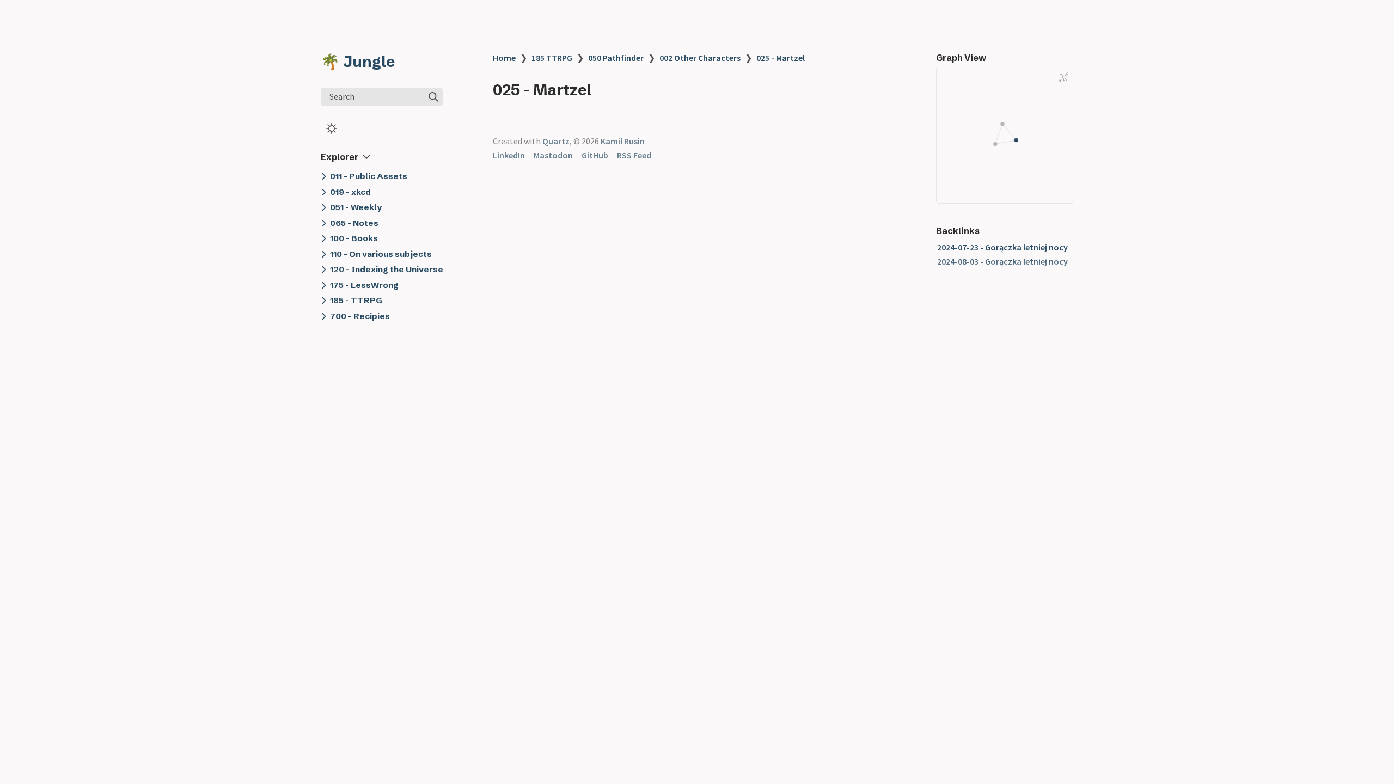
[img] (433, 97)
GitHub (595, 155)
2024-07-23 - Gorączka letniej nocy (1002, 247)
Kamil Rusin (623, 141)
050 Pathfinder (616, 57)
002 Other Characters (700, 57)
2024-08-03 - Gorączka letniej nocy (1002, 261)
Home (504, 57)
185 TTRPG (551, 57)
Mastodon (553, 155)
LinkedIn (509, 155)
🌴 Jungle (358, 61)
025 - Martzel (780, 57)
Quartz (556, 141)
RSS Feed (634, 155)
